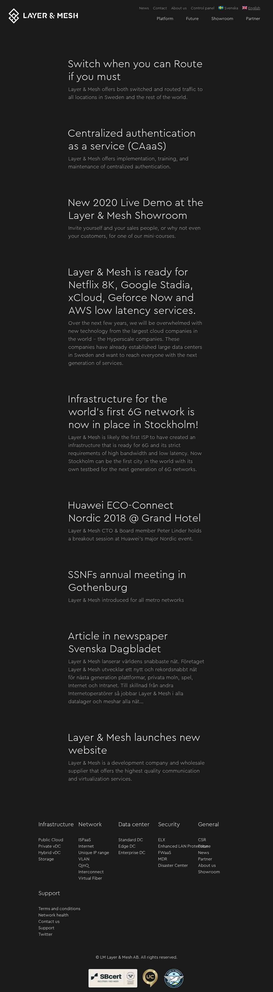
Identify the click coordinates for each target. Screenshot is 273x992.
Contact (160, 8)
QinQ (83, 865)
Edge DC (126, 846)
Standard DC (130, 840)
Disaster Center (173, 865)
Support (49, 893)
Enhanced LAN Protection (179, 846)
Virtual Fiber (90, 878)
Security (169, 824)
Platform (165, 19)
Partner (253, 19)
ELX (161, 840)
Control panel (202, 8)
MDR (162, 859)
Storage (46, 859)
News (144, 8)
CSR (202, 840)
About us (179, 8)
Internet (86, 846)
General (208, 824)
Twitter (45, 934)
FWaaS (164, 853)
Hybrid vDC (49, 853)
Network (90, 824)
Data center (134, 824)
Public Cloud (50, 840)
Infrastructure (56, 824)
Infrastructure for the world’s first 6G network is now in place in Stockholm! (133, 412)
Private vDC (49, 846)
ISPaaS (84, 840)
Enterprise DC (131, 853)
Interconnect (91, 872)
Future (192, 19)
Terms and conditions (59, 909)
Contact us (48, 921)
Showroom (222, 19)
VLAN (83, 859)
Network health (53, 915)
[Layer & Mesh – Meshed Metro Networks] (43, 15)
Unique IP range (93, 853)
